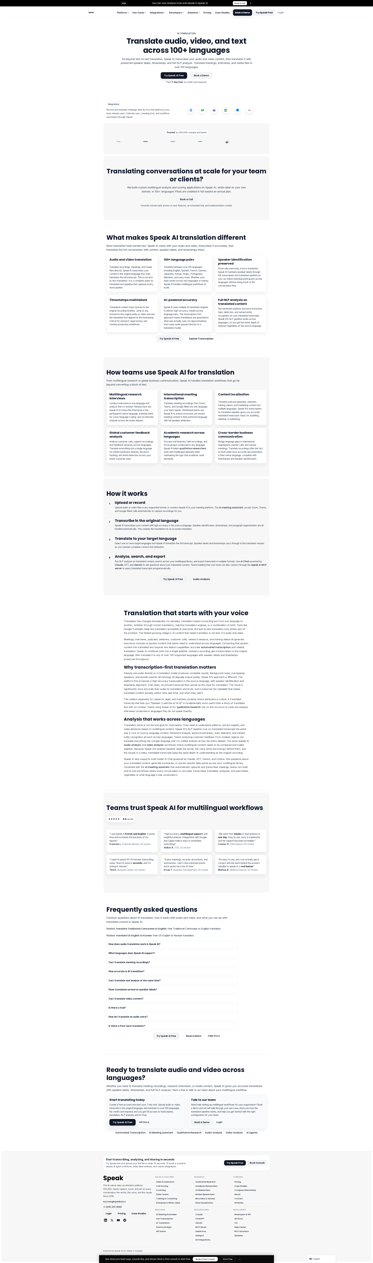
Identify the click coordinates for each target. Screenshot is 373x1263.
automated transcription (216, 647)
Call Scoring (162, 1186)
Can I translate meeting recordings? (129, 962)
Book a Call (186, 199)
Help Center (240, 1227)
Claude (119, 564)
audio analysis (132, 745)
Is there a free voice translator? (127, 1026)
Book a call (240, 3)
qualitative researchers (192, 448)
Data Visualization (204, 1202)
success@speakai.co (114, 1201)
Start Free (227, 1259)
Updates (238, 1235)
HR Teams (161, 1231)
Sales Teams (162, 1194)
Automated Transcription (130, 1132)
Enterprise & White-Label (168, 1202)
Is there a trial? (117, 1007)
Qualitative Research (189, 1132)
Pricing (207, 12)
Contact (238, 1198)
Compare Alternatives (245, 1190)
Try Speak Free (264, 12)
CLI (235, 1223)
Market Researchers (204, 1194)
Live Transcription (164, 1218)
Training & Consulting (166, 1198)
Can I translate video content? (126, 998)
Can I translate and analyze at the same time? (135, 980)
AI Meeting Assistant (161, 1132)
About (237, 1194)
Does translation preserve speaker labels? (133, 989)
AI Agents (252, 1132)
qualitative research (189, 707)
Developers (176, 12)
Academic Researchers (206, 1186)
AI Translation (163, 1223)
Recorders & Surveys (205, 1198)
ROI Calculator (241, 1231)
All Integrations (202, 1239)
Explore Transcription (201, 338)
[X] (112, 1220)
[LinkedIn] (105, 1220)
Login (281, 12)
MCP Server (200, 1227)
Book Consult (257, 1162)
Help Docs (214, 1036)
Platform (123, 12)
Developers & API (242, 1214)
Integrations (157, 12)
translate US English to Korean (134, 935)
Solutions (194, 12)
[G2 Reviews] (124, 1220)
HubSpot (199, 1235)
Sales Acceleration (165, 1181)
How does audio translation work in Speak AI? (134, 944)
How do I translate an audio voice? (128, 1016)
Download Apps (163, 1227)
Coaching (161, 1190)
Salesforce (200, 1231)
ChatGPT (199, 1218)
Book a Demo (242, 12)
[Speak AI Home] (100, 12)
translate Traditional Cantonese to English (141, 928)
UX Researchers (202, 1190)
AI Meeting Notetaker (166, 1214)
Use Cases (139, 12)
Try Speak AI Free (174, 75)
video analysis (155, 745)
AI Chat (245, 561)
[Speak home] (113, 1178)
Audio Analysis (201, 579)
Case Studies (222, 12)
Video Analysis (234, 1132)
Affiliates (238, 1202)
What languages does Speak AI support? (132, 953)
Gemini (138, 564)
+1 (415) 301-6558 (112, 1206)
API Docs (144, 1122)
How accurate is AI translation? (126, 971)
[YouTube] (118, 1220)
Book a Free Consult (205, 1259)
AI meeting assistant (231, 507)
